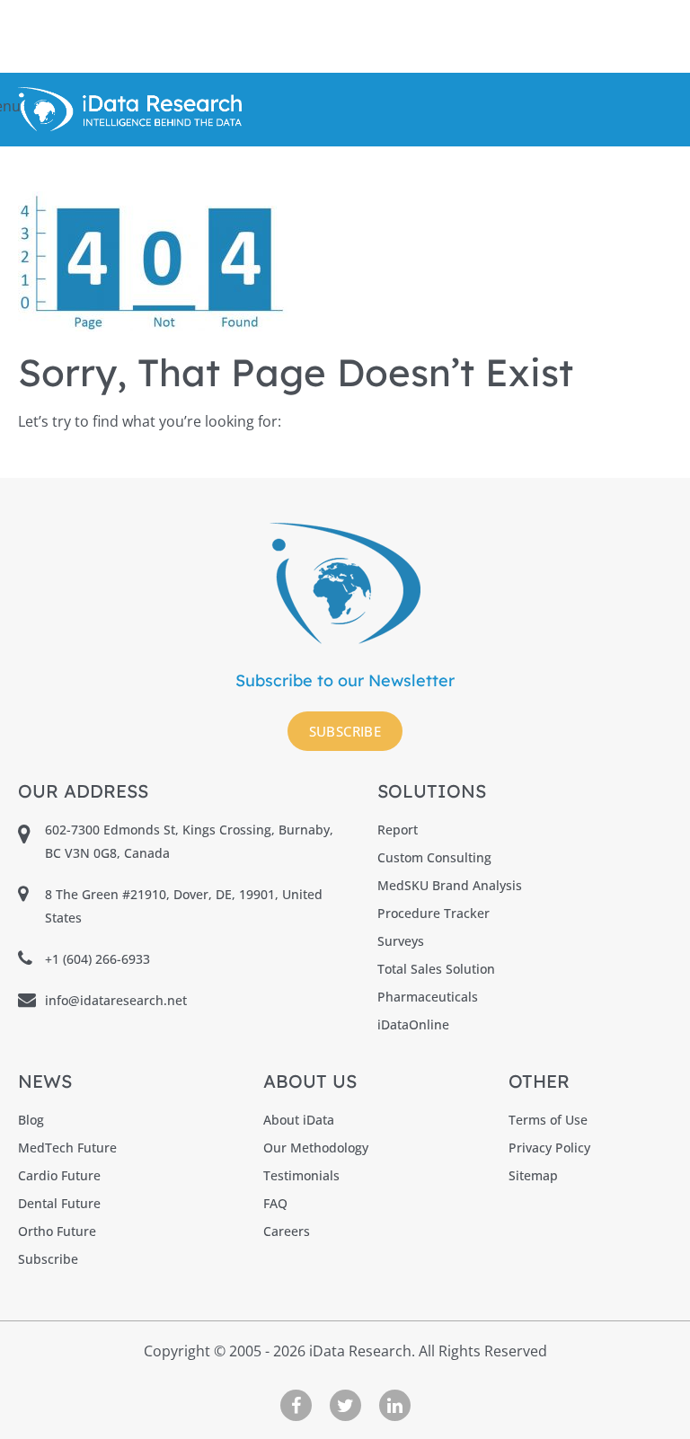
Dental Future (59, 1203)
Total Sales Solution (436, 968)
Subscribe (345, 731)
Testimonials (301, 1175)
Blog (31, 1119)
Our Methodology (315, 1147)
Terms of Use (548, 1119)
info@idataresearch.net (116, 1000)
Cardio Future (59, 1175)
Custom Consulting (434, 857)
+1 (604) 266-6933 (97, 958)
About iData (298, 1119)
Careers (286, 1231)
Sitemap (533, 1175)
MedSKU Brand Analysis (449, 885)
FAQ (275, 1203)
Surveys (400, 940)
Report (397, 829)
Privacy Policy (549, 1147)
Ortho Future (57, 1231)
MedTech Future (67, 1147)
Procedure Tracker (433, 913)
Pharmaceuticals (427, 996)
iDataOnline (413, 1024)
